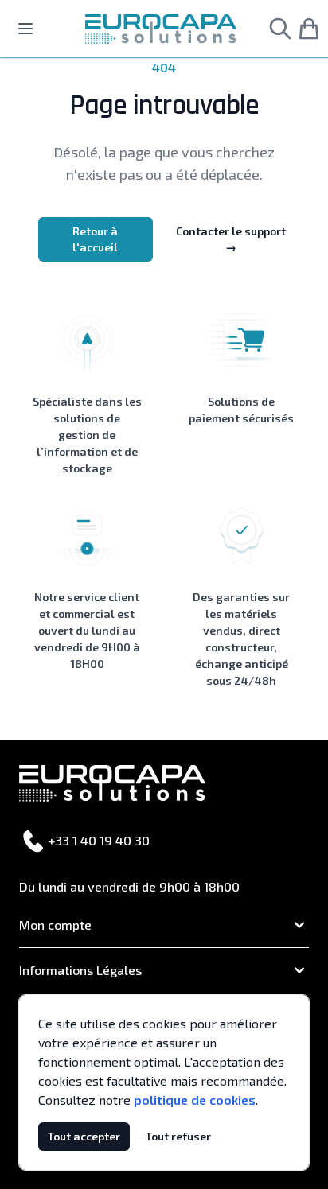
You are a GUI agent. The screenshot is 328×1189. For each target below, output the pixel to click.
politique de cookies (195, 1099)
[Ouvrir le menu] (25, 29)
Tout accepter (84, 1136)
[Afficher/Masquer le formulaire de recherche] (280, 28)
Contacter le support (231, 239)
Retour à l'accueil (95, 239)
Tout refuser (178, 1136)
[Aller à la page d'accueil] (160, 29)
